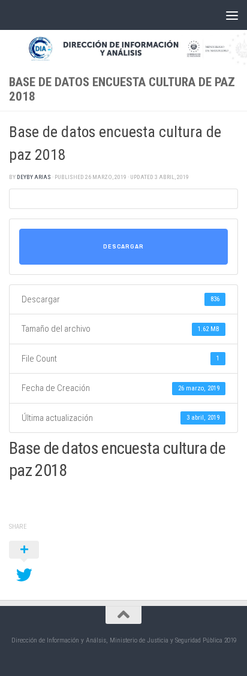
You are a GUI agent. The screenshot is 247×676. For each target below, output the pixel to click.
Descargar (123, 247)
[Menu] (232, 15)
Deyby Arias (34, 177)
